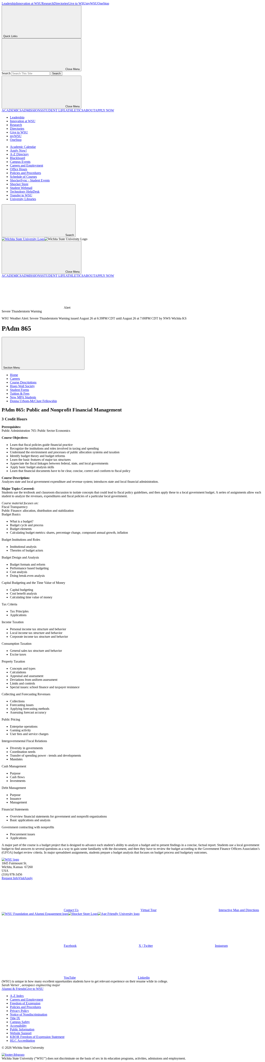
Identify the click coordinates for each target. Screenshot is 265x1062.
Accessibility (18, 1025)
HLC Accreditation (22, 1040)
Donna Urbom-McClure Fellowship (33, 401)
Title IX (15, 1018)
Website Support (20, 1033)
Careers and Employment (26, 165)
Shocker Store (19, 184)
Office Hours (18, 169)
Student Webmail (21, 188)
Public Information (22, 1029)
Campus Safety (20, 1022)
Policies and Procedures (25, 173)
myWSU (92, 3)
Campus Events (20, 161)
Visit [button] (21, 878)
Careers (15, 378)
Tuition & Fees (19, 393)
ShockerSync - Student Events (30, 180)
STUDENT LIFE (53, 110)
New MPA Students (23, 397)
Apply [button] (28, 878)
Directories (61, 3)
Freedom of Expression (25, 1003)
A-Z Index (17, 996)
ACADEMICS (12, 110)
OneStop (103, 3)
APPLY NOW (104, 110)
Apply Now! (18, 150)
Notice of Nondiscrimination (28, 1014)
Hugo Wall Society (22, 386)
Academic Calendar (23, 147)
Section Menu (12, 367)
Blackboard (17, 158)
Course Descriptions (23, 382)
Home (14, 375)
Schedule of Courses (23, 176)
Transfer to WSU (21, 195)
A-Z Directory (19, 154)
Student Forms (19, 390)
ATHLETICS (74, 110)
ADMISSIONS (32, 110)
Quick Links (10, 36)
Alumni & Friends (13, 989)
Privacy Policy (19, 1010)
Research (48, 3)
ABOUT (89, 110)
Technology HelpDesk (25, 191)
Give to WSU (77, 3)
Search (6, 73)
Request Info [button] (10, 878)
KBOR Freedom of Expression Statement (37, 1037)
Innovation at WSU (29, 3)
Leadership (9, 3)
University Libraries (23, 199)
